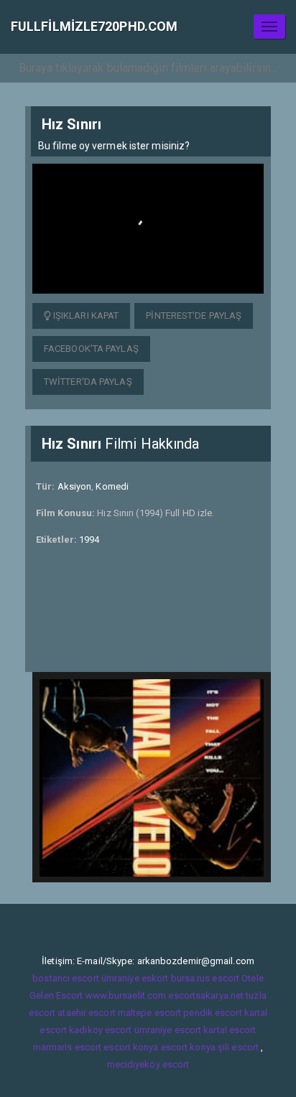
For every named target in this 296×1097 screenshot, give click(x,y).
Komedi (112, 486)
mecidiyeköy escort (148, 1064)
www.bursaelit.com (126, 995)
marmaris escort (67, 1047)
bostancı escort (65, 978)
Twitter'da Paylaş (88, 381)
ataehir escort (86, 1012)
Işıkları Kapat (85, 315)
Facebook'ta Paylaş (91, 348)
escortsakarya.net (206, 995)
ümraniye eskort (135, 978)
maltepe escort (149, 1012)
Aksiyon (74, 486)
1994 (89, 539)
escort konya (130, 1047)
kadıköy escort (100, 1029)
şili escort (238, 1047)
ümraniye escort (168, 1029)
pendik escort (212, 1012)
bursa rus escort (205, 978)
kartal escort (229, 1029)
